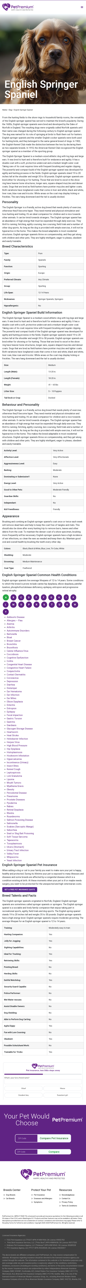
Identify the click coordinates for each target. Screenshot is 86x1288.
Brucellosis (12, 647)
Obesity (10, 789)
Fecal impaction (15, 715)
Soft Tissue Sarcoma (17, 836)
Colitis (10, 661)
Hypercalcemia (14, 759)
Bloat (9, 637)
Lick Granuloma (14, 776)
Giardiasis (11, 725)
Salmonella (12, 823)
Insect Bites (13, 765)
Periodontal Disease (17, 792)
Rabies (10, 806)
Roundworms (13, 816)
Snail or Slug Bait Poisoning (20, 833)
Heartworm (12, 732)
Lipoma (10, 779)
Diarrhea (11, 684)
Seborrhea (12, 830)
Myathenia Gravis (15, 786)
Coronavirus (13, 678)
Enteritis (11, 705)
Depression (12, 681)
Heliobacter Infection (17, 738)
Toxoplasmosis (14, 843)
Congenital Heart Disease (19, 664)
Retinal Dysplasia (15, 809)
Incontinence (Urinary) (17, 762)
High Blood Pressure (17, 745)
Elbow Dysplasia (15, 701)
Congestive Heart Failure (19, 667)
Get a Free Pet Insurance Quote (19, 889)
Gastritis (11, 722)
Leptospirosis (13, 772)
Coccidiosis (12, 654)
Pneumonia (12, 796)
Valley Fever (13, 853)
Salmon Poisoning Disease (20, 820)
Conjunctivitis (13, 671)
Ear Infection (13, 695)
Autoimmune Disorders (18, 630)
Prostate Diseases (16, 799)
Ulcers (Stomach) (15, 847)
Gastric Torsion (14, 718)
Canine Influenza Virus (17, 651)
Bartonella (12, 634)
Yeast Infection (14, 860)
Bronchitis (12, 644)
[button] (82, 7)
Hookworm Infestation (18, 755)
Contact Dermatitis (16, 674)
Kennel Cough (13, 769)
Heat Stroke (13, 735)
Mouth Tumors (14, 782)
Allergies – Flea (14, 620)
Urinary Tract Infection (18, 850)
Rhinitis (10, 813)
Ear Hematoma (14, 691)
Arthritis (11, 627)
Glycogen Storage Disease (20, 728)
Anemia (10, 624)
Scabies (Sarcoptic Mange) (20, 826)
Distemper (12, 688)
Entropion (11, 708)
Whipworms (12, 857)
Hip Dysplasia (13, 749)
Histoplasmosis (14, 752)
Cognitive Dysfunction (17, 657)
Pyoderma (12, 803)
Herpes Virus (13, 742)
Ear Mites (11, 698)
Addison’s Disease (16, 617)
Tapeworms (12, 840)
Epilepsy (11, 711)
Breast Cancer (14, 640)
